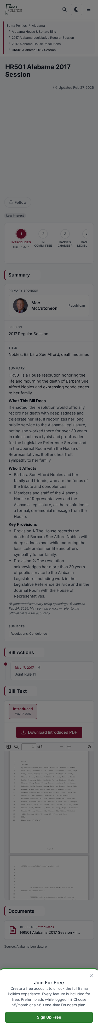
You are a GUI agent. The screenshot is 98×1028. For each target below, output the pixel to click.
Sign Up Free (49, 1017)
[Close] (91, 975)
